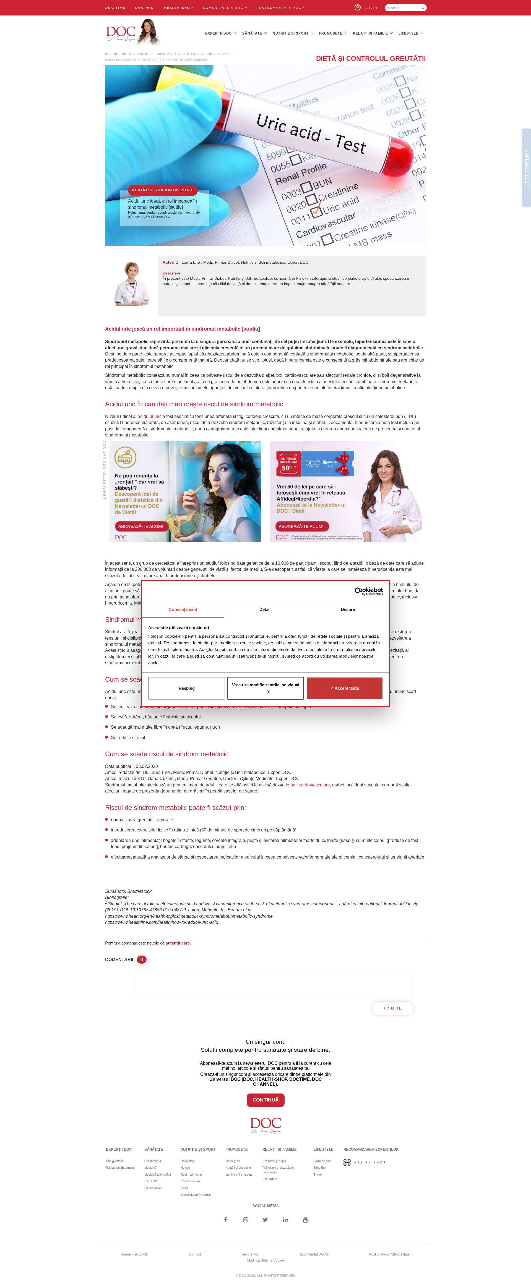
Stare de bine (322, 1161)
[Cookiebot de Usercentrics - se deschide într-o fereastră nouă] (359, 591)
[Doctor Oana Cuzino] (133, 33)
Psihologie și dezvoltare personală (278, 1170)
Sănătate (252, 33)
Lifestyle (409, 33)
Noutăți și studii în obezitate (204, 54)
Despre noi (249, 1254)
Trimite (393, 1008)
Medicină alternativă (157, 1174)
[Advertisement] (185, 491)
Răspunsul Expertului (120, 1167)
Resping (187, 688)
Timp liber (320, 1167)
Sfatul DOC (152, 1181)
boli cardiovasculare (309, 785)
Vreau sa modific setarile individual (265, 684)
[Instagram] (245, 1220)
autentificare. (178, 943)
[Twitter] (265, 1220)
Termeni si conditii (135, 1254)
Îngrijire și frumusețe (239, 1174)
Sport (184, 1188)
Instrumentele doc (280, 7)
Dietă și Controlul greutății (148, 54)
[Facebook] (225, 1220)
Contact (195, 1254)
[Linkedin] (285, 1220)
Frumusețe (331, 33)
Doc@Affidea (115, 1161)
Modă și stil (232, 1161)
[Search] (423, 7)
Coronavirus (152, 1161)
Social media (266, 1206)
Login (370, 8)
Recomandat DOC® (313, 1254)
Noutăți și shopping (238, 1167)
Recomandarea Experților (371, 1149)
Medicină (150, 1167)
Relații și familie (371, 33)
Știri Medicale (153, 1188)
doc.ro (111, 54)
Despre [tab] (348, 609)
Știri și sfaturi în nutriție (196, 1194)
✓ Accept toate (344, 688)
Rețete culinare (191, 1181)
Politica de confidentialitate (389, 1254)
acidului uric (150, 416)
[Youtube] (305, 1220)
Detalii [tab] (265, 609)
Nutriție (185, 1167)
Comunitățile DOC (224, 7)
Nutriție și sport (291, 33)
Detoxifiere (188, 1161)
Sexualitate (269, 1179)
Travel (318, 1174)
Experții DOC (219, 33)
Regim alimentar (191, 1174)
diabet (319, 422)
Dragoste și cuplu (274, 1161)
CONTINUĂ (266, 1100)
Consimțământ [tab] (183, 609)
